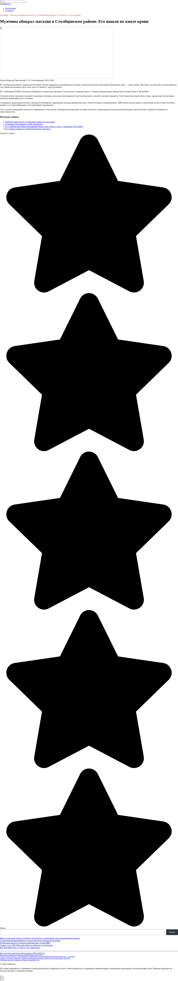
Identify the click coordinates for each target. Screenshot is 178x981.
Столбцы (4, 15)
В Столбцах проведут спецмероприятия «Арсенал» (28, 129)
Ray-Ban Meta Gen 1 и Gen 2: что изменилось (20, 948)
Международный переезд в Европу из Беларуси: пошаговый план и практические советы (40, 938)
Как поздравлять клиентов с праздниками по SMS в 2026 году (22, 953)
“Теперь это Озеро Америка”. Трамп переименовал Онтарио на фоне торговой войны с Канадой (35, 958)
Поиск (3, 928)
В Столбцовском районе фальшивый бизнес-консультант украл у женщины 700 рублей (44, 126)
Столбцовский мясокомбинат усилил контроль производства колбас (30, 940)
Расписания (10, 8)
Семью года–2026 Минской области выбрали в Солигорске (26, 945)
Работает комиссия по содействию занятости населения (30, 122)
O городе (9, 10)
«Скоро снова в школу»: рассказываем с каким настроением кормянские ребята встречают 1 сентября (37, 956)
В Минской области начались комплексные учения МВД (25, 943)
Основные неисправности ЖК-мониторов (24, 124)
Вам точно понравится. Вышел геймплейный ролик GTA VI (21, 955)
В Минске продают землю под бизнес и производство (19, 960)
